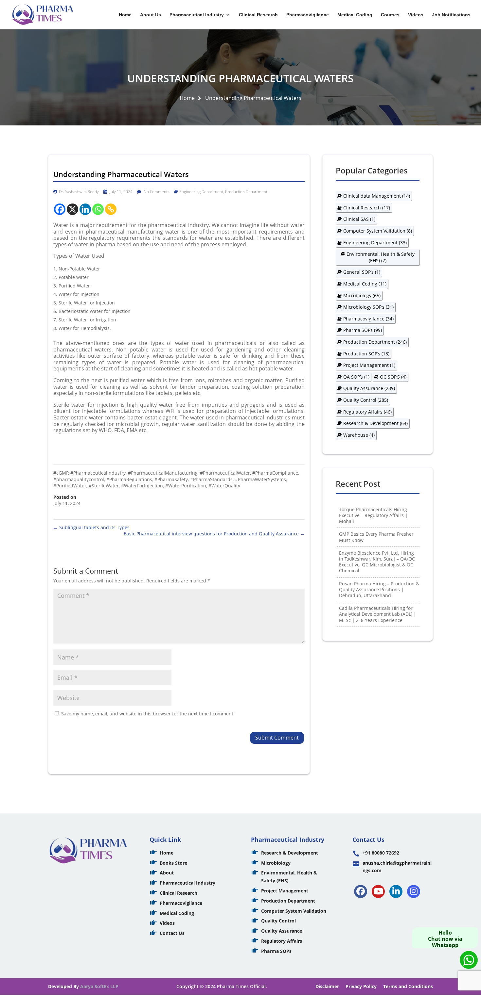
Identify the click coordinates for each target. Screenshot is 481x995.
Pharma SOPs (362, 330)
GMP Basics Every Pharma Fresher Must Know (376, 537)
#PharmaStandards (211, 479)
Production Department (246, 191)
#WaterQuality (224, 485)
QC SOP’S (393, 377)
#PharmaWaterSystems (260, 479)
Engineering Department (201, 191)
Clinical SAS (359, 219)
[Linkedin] (85, 209)
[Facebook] (59, 209)
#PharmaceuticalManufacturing (163, 473)
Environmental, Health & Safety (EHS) (381, 257)
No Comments (156, 191)
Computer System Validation (377, 231)
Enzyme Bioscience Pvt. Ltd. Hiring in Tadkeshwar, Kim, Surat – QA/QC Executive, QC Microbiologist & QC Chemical (377, 562)
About (167, 873)
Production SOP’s (366, 354)
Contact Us (172, 933)
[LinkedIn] (395, 891)
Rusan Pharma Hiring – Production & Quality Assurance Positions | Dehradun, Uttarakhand (379, 589)
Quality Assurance (369, 388)
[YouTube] (378, 891)
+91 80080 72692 (381, 853)
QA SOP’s (356, 377)
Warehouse (359, 435)
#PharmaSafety (171, 479)
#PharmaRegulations (129, 479)
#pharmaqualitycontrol (78, 479)
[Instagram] (413, 891)
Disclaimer (327, 986)
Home (125, 14)
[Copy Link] (110, 209)
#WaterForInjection (142, 485)
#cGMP (60, 473)
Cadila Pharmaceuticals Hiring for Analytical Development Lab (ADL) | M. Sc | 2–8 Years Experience (377, 614)
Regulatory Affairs (367, 412)
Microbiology (362, 295)
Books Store (173, 863)
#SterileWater (104, 485)
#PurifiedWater (69, 485)
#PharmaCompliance (275, 473)
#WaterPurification (185, 485)
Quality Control (365, 400)
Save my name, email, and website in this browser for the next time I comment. (148, 713)
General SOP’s (361, 272)
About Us (150, 14)
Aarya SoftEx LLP (99, 986)
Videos (415, 14)
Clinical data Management (376, 196)
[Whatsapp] (98, 209)
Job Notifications (451, 14)
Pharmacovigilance (307, 14)
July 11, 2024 (121, 191)
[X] (72, 209)
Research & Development (375, 423)
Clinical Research (258, 14)
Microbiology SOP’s (368, 307)
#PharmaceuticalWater (225, 473)
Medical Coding (354, 14)
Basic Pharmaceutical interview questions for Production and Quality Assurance (214, 533)
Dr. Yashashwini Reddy (79, 191)
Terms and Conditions (408, 986)
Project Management (369, 365)
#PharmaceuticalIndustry (98, 473)
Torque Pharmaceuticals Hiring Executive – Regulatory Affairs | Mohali (373, 515)
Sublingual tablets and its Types (91, 527)
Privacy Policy (361, 986)
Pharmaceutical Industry (196, 14)
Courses (390, 14)
